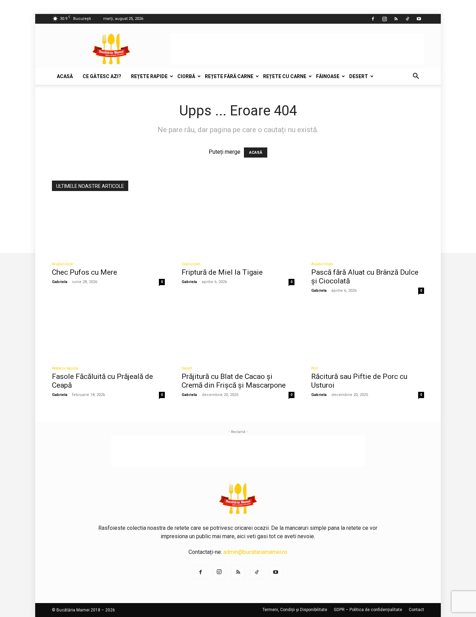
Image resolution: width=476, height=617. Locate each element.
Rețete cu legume (65, 368)
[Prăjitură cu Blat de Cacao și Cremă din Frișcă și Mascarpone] (238, 332)
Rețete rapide (149, 76)
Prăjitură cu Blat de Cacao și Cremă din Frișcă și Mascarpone (234, 380)
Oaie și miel (191, 264)
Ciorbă (186, 76)
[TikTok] (407, 18)
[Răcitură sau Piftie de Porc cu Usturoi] (367, 332)
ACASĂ (255, 152)
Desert (358, 76)
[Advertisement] (297, 49)
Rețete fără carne (229, 76)
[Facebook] (373, 18)
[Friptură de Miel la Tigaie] (238, 228)
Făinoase (327, 76)
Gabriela (59, 282)
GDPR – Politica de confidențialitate (368, 609)
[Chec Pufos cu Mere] (108, 228)
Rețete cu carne (284, 76)
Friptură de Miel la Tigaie (222, 272)
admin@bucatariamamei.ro (255, 552)
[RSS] (396, 18)
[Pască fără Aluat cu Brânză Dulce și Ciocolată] (367, 228)
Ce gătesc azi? (102, 76)
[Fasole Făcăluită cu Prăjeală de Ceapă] (108, 332)
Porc (314, 368)
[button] (415, 77)
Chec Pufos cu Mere (84, 272)
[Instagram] (384, 18)
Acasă (65, 76)
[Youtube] (419, 18)
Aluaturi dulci (63, 264)
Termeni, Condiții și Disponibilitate (294, 609)
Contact (416, 609)
